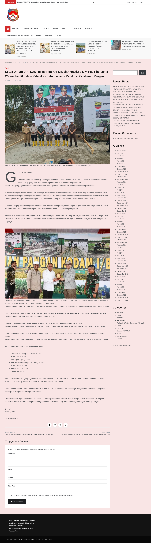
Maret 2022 (121, 290)
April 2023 (120, 255)
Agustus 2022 (121, 276)
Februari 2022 (121, 292)
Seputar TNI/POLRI (31, 29)
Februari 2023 (121, 261)
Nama (10, 469)
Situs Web (11, 486)
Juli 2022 (120, 279)
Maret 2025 (121, 195)
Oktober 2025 (121, 177)
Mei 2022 (120, 284)
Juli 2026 (120, 153)
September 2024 (122, 211)
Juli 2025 (120, 185)
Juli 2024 (120, 216)
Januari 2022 (121, 295)
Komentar (12, 453)
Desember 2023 (122, 234)
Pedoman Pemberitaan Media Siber (21, 528)
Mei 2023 (120, 253)
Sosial (65, 29)
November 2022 (122, 269)
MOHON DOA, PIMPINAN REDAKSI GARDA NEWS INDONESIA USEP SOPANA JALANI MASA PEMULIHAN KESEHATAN (128, 89)
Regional (16, 29)
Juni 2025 (120, 187)
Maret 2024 (121, 227)
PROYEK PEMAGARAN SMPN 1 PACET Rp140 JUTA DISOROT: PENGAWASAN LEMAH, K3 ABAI (98, 44)
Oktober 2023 (121, 240)
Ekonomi (48, 35)
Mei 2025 (120, 190)
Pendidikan (76, 29)
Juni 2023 (120, 250)
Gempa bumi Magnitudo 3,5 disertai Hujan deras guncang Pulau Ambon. (29, 434)
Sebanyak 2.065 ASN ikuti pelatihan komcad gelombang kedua (133, 44)
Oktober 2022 (121, 271)
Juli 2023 (120, 248)
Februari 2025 (121, 198)
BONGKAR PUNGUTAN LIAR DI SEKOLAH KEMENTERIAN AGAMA (86, 434)
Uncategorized (122, 336)
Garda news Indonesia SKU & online (21, 523)
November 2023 (122, 237)
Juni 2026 (120, 156)
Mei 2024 (120, 221)
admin (8, 80)
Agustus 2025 (121, 182)
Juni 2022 (120, 282)
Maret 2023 (121, 258)
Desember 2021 (122, 297)
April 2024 (120, 224)
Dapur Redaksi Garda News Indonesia (22, 520)
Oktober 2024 (121, 208)
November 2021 (122, 300)
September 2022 (122, 274)
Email (10, 478)
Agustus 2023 (121, 245)
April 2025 (120, 192)
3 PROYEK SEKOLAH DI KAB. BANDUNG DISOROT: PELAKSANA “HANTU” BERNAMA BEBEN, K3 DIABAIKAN (61, 46)
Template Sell (48, 539)
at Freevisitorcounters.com (122, 345)
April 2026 (120, 161)
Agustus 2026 (121, 150)
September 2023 (122, 242)
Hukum (55, 29)
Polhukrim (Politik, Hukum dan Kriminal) (24, 35)
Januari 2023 (121, 263)
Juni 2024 (120, 219)
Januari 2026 (121, 169)
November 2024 (122, 206)
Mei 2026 (120, 158)
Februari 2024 (121, 229)
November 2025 (122, 174)
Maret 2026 (121, 164)
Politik (46, 29)
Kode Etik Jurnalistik (16, 526)
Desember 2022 (122, 266)
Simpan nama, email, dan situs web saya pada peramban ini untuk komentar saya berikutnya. (42, 495)
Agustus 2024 (121, 213)
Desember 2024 (122, 203)
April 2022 (120, 287)
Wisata (58, 35)
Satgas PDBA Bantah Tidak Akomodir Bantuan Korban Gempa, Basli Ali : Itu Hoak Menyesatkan (54, 2)
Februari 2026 (121, 166)
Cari (114, 68)
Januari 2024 (121, 232)
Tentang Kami (13, 531)
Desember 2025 (122, 171)
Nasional (88, 29)
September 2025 (122, 179)
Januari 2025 (121, 200)
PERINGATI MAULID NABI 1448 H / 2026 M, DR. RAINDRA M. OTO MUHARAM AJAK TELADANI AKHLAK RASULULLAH (27, 46)
